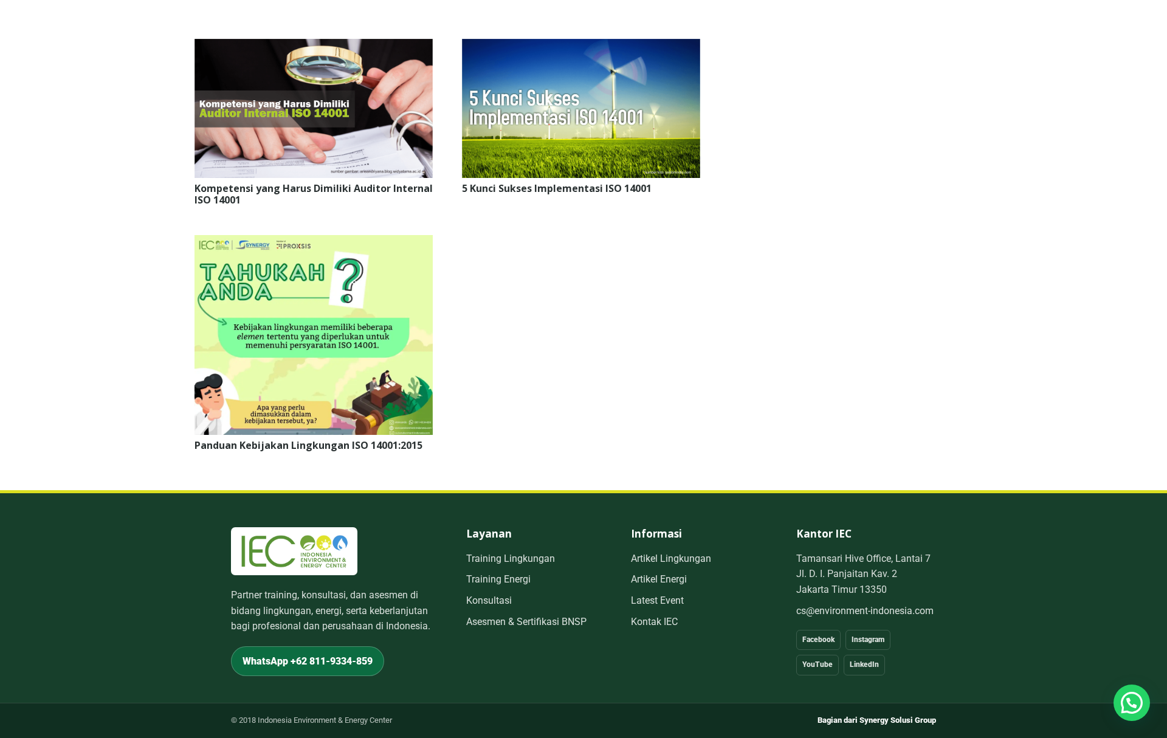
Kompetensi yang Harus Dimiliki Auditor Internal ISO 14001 (313, 194)
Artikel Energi (659, 579)
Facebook (818, 639)
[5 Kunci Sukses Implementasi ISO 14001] (581, 47)
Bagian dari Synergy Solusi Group (877, 720)
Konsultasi (489, 600)
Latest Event (657, 600)
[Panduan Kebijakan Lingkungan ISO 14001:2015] (313, 243)
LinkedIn (864, 664)
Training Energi (498, 579)
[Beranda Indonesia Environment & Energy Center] (294, 551)
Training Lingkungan (510, 558)
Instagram (868, 639)
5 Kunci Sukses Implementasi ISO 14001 (557, 188)
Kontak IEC (654, 621)
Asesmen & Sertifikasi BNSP (526, 621)
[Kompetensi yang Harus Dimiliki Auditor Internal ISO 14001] (313, 47)
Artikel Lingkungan (671, 558)
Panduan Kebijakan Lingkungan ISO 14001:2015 (308, 445)
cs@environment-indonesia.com (865, 611)
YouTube (817, 664)
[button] (1132, 703)
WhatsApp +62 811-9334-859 (308, 661)
